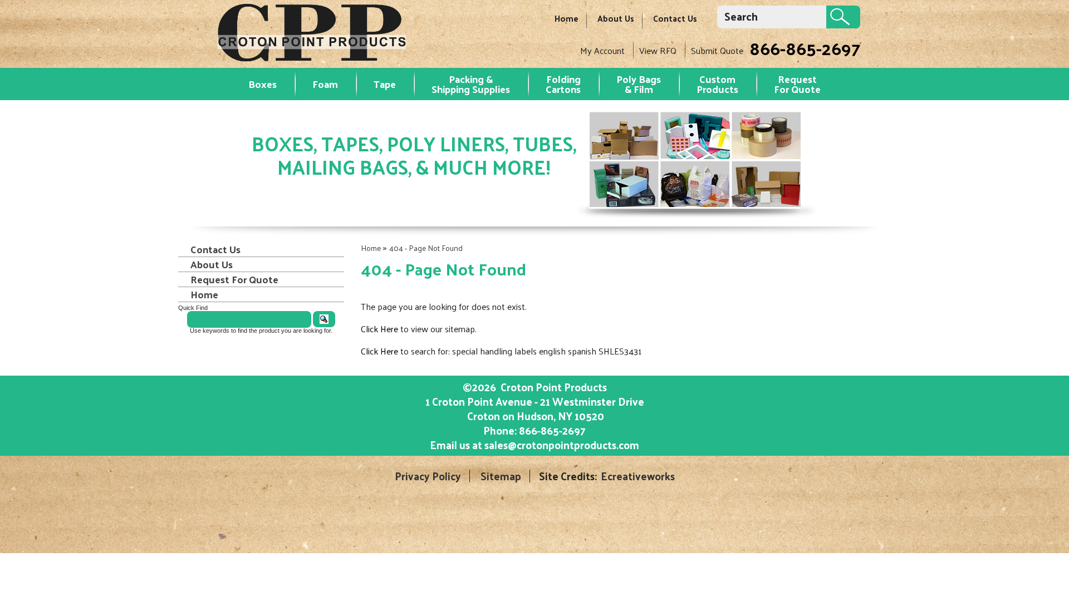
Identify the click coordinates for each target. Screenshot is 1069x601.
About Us (615, 18)
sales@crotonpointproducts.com (561, 444)
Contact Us (675, 18)
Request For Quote (234, 279)
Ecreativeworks (638, 476)
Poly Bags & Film (638, 84)
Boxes (262, 84)
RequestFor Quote (797, 84)
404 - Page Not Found (426, 248)
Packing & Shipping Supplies (470, 84)
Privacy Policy (428, 476)
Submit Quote (717, 50)
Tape (385, 84)
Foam (325, 84)
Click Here (379, 329)
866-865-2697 (804, 48)
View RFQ (657, 50)
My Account (602, 50)
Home (566, 18)
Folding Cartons (563, 84)
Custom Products (717, 84)
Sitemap (500, 476)
